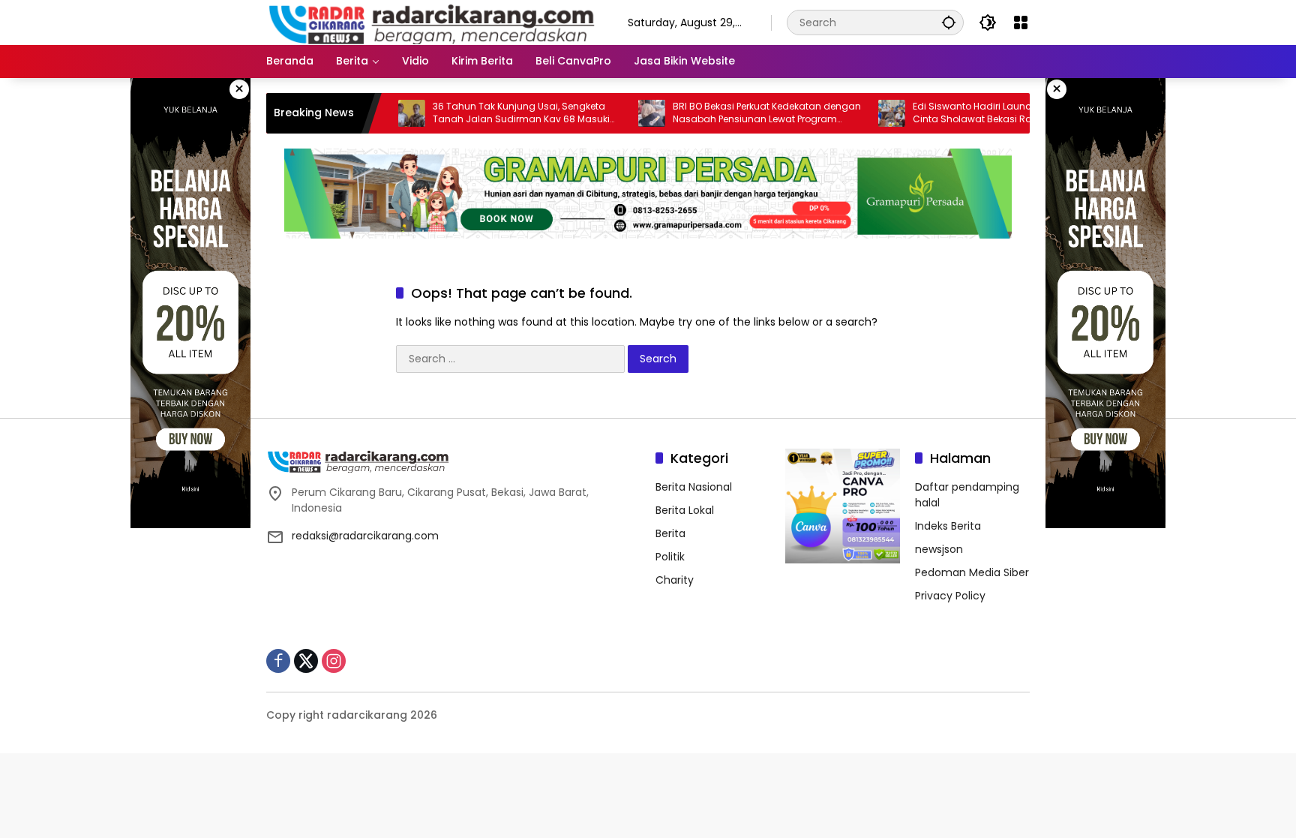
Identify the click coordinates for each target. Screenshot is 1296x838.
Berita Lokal (685, 510)
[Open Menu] (1021, 23)
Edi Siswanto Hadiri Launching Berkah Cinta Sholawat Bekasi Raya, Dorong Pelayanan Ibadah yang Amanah (972, 113)
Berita (671, 533)
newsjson (939, 549)
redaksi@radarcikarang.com (365, 535)
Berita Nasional (694, 486)
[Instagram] (334, 661)
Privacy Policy (950, 595)
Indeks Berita (948, 525)
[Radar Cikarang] (432, 21)
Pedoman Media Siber (972, 572)
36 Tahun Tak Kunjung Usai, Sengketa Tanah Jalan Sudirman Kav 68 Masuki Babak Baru (494, 113)
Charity (675, 579)
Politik (670, 556)
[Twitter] (306, 661)
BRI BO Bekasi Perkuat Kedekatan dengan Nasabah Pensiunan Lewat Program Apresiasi (740, 113)
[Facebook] (278, 661)
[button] (949, 22)
